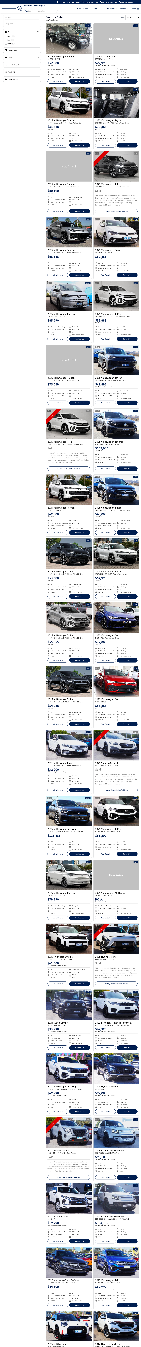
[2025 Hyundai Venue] (116, 1068)
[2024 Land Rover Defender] (116, 1132)
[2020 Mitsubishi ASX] (69, 1198)
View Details (58, 81)
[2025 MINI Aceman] (69, 1326)
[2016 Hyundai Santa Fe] (116, 1326)
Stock (96, 8)
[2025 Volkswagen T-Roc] (116, 166)
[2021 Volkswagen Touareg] (69, 1068)
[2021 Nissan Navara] (69, 1132)
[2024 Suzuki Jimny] (69, 1005)
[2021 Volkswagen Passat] (69, 745)
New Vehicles (82, 8)
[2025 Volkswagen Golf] (116, 617)
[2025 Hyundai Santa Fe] (69, 939)
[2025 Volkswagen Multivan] (69, 296)
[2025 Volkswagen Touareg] (116, 424)
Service (123, 8)
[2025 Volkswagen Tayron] (69, 102)
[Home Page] (12, 8)
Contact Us (79, 81)
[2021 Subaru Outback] (116, 745)
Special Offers (109, 8)
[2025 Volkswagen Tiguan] (69, 166)
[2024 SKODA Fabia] (116, 38)
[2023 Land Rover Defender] (116, 1198)
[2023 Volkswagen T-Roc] (116, 1262)
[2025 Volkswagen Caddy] (69, 38)
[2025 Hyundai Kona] (116, 939)
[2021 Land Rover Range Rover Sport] (116, 1005)
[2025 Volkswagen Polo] (116, 232)
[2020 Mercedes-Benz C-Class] (69, 1262)
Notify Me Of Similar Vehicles (116, 211)
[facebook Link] (138, 2)
